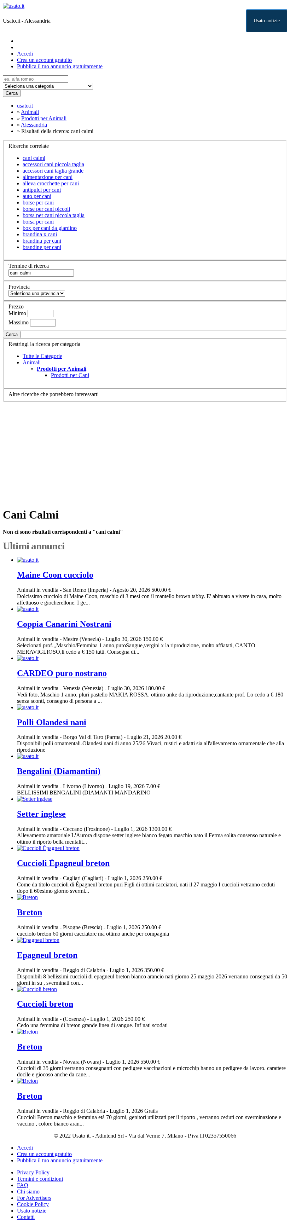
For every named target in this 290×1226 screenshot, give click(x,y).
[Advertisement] (145, 451)
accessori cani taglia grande (53, 171)
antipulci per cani (42, 190)
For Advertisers (34, 1198)
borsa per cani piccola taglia (54, 215)
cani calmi (34, 158)
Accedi (25, 54)
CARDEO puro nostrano (62, 673)
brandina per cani (42, 241)
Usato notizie (267, 20)
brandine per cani (42, 247)
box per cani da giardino (50, 228)
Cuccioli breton (45, 1003)
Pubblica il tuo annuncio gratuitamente (60, 66)
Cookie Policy (33, 1204)
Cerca (12, 93)
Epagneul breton (47, 955)
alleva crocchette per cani (51, 183)
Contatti (26, 1217)
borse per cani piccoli (46, 209)
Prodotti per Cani (70, 375)
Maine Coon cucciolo (55, 574)
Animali (32, 362)
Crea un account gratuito (44, 60)
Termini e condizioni (40, 1179)
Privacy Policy (33, 1172)
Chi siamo (28, 1192)
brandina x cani (40, 234)
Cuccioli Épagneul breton (63, 863)
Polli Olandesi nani (51, 722)
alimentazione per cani (47, 177)
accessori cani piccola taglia (53, 164)
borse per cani (38, 202)
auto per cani (37, 196)
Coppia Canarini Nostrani (64, 624)
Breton (29, 912)
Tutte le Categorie (42, 356)
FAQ (22, 1185)
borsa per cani (38, 222)
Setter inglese (41, 814)
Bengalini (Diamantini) (58, 771)
